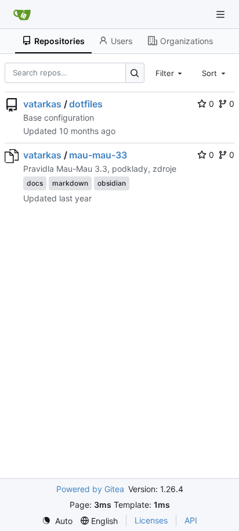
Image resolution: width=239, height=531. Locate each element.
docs (35, 183)
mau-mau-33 (98, 155)
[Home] (22, 14)
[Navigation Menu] (221, 14)
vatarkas (42, 104)
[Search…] (134, 73)
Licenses (151, 520)
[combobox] (170, 72)
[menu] (57, 521)
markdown (70, 183)
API (190, 520)
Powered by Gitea (90, 489)
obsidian (111, 183)
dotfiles (86, 104)
